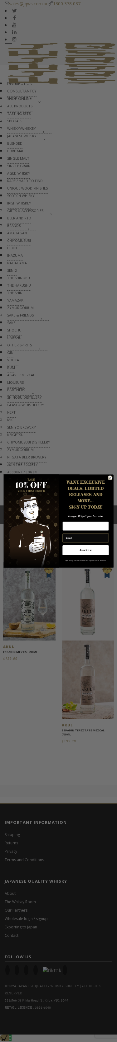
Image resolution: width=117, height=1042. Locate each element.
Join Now (86, 550)
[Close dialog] (110, 478)
